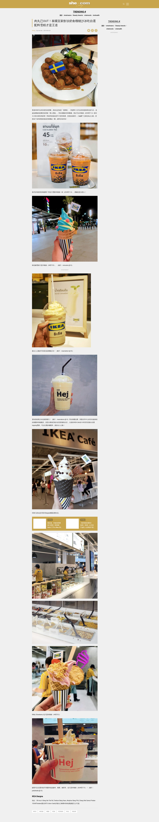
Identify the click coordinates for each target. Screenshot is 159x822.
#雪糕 (53, 811)
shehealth (96, 15)
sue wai (40, 30)
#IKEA (34, 811)
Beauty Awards (78, 15)
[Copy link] (96, 30)
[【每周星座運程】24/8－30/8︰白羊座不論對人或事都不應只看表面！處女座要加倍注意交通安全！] (72, 524)
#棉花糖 (41, 811)
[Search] (123, 4)
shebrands (87, 15)
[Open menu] (127, 4)
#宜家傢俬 (60, 811)
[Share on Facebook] (88, 30)
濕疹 (61, 15)
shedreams (67, 15)
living (33, 30)
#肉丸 (67, 811)
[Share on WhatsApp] (92, 30)
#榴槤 (47, 811)
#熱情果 (74, 811)
